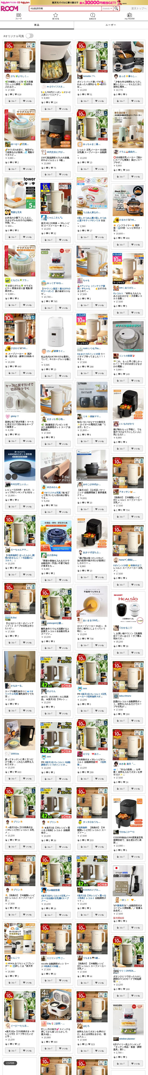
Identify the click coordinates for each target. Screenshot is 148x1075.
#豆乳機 (57, 898)
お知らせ (92, 16)
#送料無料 (91, 696)
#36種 (55, 966)
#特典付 (48, 966)
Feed (18, 16)
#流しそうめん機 (85, 218)
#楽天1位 (49, 762)
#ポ (98, 696)
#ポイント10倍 (93, 354)
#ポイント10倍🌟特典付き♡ (127, 565)
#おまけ (81, 354)
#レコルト (59, 762)
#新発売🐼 (121, 905)
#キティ (86, 220)
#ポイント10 (59, 765)
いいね (28, 101)
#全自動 (49, 898)
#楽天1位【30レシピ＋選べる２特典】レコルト (91, 896)
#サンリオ (95, 220)
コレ (13, 101)
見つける (55, 16)
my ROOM (129, 16)
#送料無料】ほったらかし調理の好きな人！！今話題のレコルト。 (19, 558)
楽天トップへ (139, 8)
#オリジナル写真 (52, 492)
